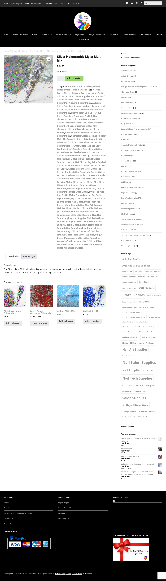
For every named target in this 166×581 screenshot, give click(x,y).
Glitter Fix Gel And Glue (130, 150)
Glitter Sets (158, 35)
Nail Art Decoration (62, 35)
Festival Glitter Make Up (77, 155)
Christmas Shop (127, 92)
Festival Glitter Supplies (147, 307)
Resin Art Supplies (145, 385)
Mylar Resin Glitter (74, 205)
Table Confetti (127, 230)
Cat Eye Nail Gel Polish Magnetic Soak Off (137, 87)
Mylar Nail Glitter (74, 201)
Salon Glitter (63, 228)
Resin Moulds (126, 203)
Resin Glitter (72, 224)
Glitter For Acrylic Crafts (84, 172)
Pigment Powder (128, 193)
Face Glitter (63, 152)
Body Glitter (77, 112)
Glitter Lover (79, 182)
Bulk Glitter (90, 112)
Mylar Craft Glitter (78, 191)
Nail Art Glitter (64, 208)
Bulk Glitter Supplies (152, 271)
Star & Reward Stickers (130, 219)
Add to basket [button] (13, 323)
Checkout (48, 3)
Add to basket (74, 78)
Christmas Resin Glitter (77, 132)
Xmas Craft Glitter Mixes (89, 241)
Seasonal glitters (19, 51)
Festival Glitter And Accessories (134, 129)
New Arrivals (114, 35)
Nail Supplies (79, 218)
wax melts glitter (80, 238)
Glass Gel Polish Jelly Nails (131, 145)
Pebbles (124, 182)
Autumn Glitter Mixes (80, 103)
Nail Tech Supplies (66, 221)
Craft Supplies (74, 149)
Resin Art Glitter (85, 221)
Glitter (71, 168)
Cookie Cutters (127, 102)
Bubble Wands (127, 81)
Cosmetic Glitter (79, 135)
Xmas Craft (96, 238)
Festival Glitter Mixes (73, 158)
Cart (55, 3)
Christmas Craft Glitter (85, 116)
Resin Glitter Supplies (91, 224)
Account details (36, 3)
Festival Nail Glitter (76, 162)
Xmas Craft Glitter (66, 241)
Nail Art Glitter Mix (83, 208)
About (26, 3)
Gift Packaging (127, 134)
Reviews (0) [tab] (29, 256)
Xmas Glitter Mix (79, 244)
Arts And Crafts (79, 93)
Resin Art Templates (129, 198)
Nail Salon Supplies (139, 362)
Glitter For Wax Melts (145, 327)
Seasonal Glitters (128, 35)
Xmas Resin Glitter (73, 247)
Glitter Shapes (144, 35)
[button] (49, 59)
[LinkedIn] (141, 3)
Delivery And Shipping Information (18, 513)
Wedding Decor (127, 246)
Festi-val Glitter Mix (80, 152)
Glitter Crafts (83, 168)
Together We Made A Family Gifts (135, 235)
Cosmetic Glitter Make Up (147, 277)
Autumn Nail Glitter (78, 109)
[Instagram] (137, 3)
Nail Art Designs (93, 205)
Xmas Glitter (63, 244)
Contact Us (8, 518)
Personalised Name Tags (131, 187)
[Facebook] (127, 3)
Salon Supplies (78, 228)
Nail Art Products (80, 211)
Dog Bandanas (127, 124)
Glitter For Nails (96, 175)
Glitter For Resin (65, 178)
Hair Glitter (89, 188)
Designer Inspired (128, 118)
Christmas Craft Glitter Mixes (72, 119)
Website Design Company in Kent (68, 574)
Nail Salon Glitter (87, 215)
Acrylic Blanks (79, 35)
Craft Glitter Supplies (84, 145)
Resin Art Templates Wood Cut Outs (24, 35)
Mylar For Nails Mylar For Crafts (85, 195)
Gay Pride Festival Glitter (131, 312)
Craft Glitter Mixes (87, 142)
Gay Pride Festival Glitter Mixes (81, 165)
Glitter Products (151, 332)
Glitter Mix (92, 182)
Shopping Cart (64, 518)
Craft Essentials (82, 39)
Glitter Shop (46, 35)
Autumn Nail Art (82, 106)
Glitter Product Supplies (76, 185)
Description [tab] (13, 256)
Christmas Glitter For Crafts (79, 122)
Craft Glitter (70, 142)
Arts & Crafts (126, 76)
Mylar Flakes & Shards (75, 89)
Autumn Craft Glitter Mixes (79, 99)
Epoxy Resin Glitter (92, 149)
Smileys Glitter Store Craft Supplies (82, 231)
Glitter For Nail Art (77, 175)
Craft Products (146, 287)
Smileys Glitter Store (135, 405)
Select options (39, 323)
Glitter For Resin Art (85, 178)
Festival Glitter (141, 301)
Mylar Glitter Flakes (81, 198)
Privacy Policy (9, 524)
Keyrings (124, 166)
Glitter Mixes (138, 332)
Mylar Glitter (63, 198)
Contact (62, 3)
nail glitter (71, 215)
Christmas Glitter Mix (86, 126)
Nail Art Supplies (134, 349)
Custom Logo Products (130, 113)
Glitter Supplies (75, 188)
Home (6, 3)
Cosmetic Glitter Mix (77, 139)
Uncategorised (127, 240)
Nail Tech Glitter (95, 218)
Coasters (125, 97)
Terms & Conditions (66, 508)
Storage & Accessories (96, 35)
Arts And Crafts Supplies (77, 96)
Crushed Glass (127, 108)
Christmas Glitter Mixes (41, 51)
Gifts (123, 140)
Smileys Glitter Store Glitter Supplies (75, 234)
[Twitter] (132, 3)
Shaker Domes (127, 214)
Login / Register (16, 3)
